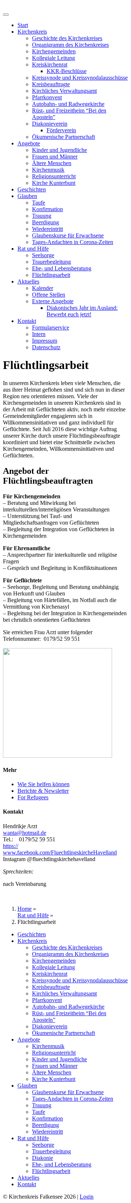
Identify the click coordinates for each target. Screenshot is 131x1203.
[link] (24, 833)
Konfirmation (47, 209)
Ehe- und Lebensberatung (61, 268)
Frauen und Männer (55, 156)
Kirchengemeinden (54, 51)
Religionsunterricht (54, 176)
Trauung (41, 216)
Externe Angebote (53, 301)
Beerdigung (45, 222)
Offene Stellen (48, 295)
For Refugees (32, 797)
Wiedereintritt (47, 229)
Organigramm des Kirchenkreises (70, 45)
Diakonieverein (49, 124)
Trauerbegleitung (51, 262)
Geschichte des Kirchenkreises (67, 38)
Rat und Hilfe (33, 248)
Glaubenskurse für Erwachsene (68, 235)
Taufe (38, 202)
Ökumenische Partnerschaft (63, 137)
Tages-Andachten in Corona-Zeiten (72, 242)
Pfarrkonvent (47, 97)
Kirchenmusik (48, 170)
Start (22, 25)
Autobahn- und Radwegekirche (68, 104)
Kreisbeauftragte (51, 84)
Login (87, 1197)
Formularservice (50, 327)
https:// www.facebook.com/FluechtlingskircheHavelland (60, 849)
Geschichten (31, 189)
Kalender (42, 288)
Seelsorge (43, 255)
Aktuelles (28, 281)
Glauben (27, 196)
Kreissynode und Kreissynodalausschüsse (80, 78)
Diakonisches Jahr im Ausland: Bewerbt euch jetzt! (82, 311)
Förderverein (61, 130)
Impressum (44, 341)
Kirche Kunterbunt (53, 183)
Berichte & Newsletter (43, 791)
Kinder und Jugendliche (59, 150)
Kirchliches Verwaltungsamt (64, 91)
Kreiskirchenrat (49, 64)
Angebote (28, 143)
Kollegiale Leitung (53, 58)
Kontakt (26, 321)
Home (24, 909)
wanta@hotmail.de (24, 833)
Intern (38, 334)
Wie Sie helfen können (43, 784)
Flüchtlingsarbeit (51, 275)
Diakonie (42, 1158)
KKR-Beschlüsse (67, 71)
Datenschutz (46, 347)
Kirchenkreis (32, 31)
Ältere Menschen (51, 163)
